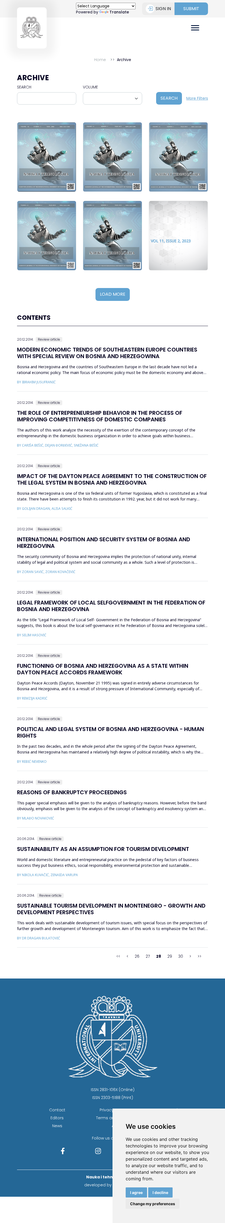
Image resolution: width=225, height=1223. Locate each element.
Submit (191, 8)
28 (158, 956)
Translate (119, 12)
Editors (57, 1118)
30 (180, 956)
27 (148, 956)
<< (118, 956)
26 (137, 956)
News (57, 1126)
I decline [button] (160, 1192)
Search (24, 87)
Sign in (163, 8)
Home (100, 59)
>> (199, 956)
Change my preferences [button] (152, 1203)
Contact (57, 1110)
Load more (112, 294)
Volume (90, 87)
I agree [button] (136, 1192)
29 (169, 956)
